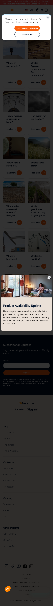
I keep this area (27, 34)
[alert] (26, 27)
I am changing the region (27, 28)
